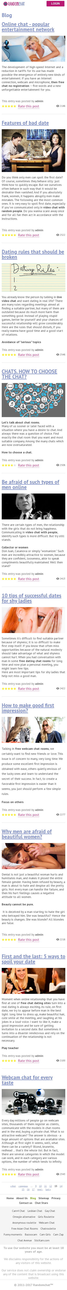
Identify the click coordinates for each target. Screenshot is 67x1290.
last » (48, 1189)
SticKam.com (41, 1240)
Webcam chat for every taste (27, 1080)
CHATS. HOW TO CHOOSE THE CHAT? (29, 374)
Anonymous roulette (24, 1222)
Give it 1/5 (3, 106)
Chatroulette (48, 1228)
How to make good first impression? (28, 708)
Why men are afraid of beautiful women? (27, 834)
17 (33, 1189)
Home (10, 1198)
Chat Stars (41, 1203)
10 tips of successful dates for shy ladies (31, 598)
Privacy (56, 1198)
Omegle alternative (24, 1216)
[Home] (33, 3)
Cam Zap (58, 1234)
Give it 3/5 (9, 106)
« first (13, 1186)
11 (45, 1186)
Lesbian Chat (34, 1211)
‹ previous (23, 1186)
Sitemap (43, 1198)
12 (50, 1186)
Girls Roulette (46, 1216)
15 (23, 1189)
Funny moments (13, 1234)
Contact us (25, 1203)
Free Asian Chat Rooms (24, 1228)
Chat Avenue (25, 1240)
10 (40, 1186)
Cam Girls (45, 1234)
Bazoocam (31, 1234)
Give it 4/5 (11, 106)
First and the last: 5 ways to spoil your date (33, 959)
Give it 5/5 (14, 106)
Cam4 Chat (18, 1211)
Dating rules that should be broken (33, 254)
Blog (33, 1198)
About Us (22, 1198)
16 (28, 1189)
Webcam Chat (47, 1222)
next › (40, 1189)
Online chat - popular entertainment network (28, 27)
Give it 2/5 (6, 106)
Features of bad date (25, 122)
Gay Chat (50, 1211)
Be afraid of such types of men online (30, 484)
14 (61, 1186)
